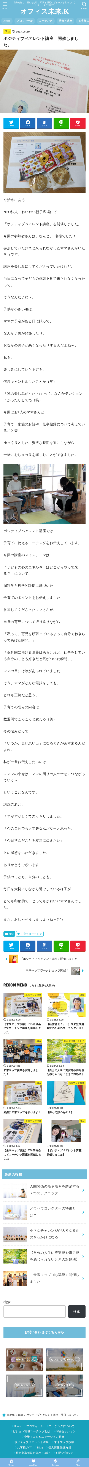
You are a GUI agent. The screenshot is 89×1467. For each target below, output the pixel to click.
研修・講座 (65, 20)
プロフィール (25, 20)
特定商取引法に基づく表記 (33, 1453)
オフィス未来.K (44, 11)
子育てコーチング (31, 933)
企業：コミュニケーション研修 (44, 1436)
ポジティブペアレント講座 (31, 1442)
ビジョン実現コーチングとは (31, 1431)
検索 (7, 1302)
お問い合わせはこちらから (44, 1332)
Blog (7, 31)
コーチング (45, 20)
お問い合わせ (64, 1453)
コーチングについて (62, 1426)
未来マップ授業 (64, 1442)
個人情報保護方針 (59, 1447)
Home (6, 20)
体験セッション (66, 1431)
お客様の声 (24, 1447)
